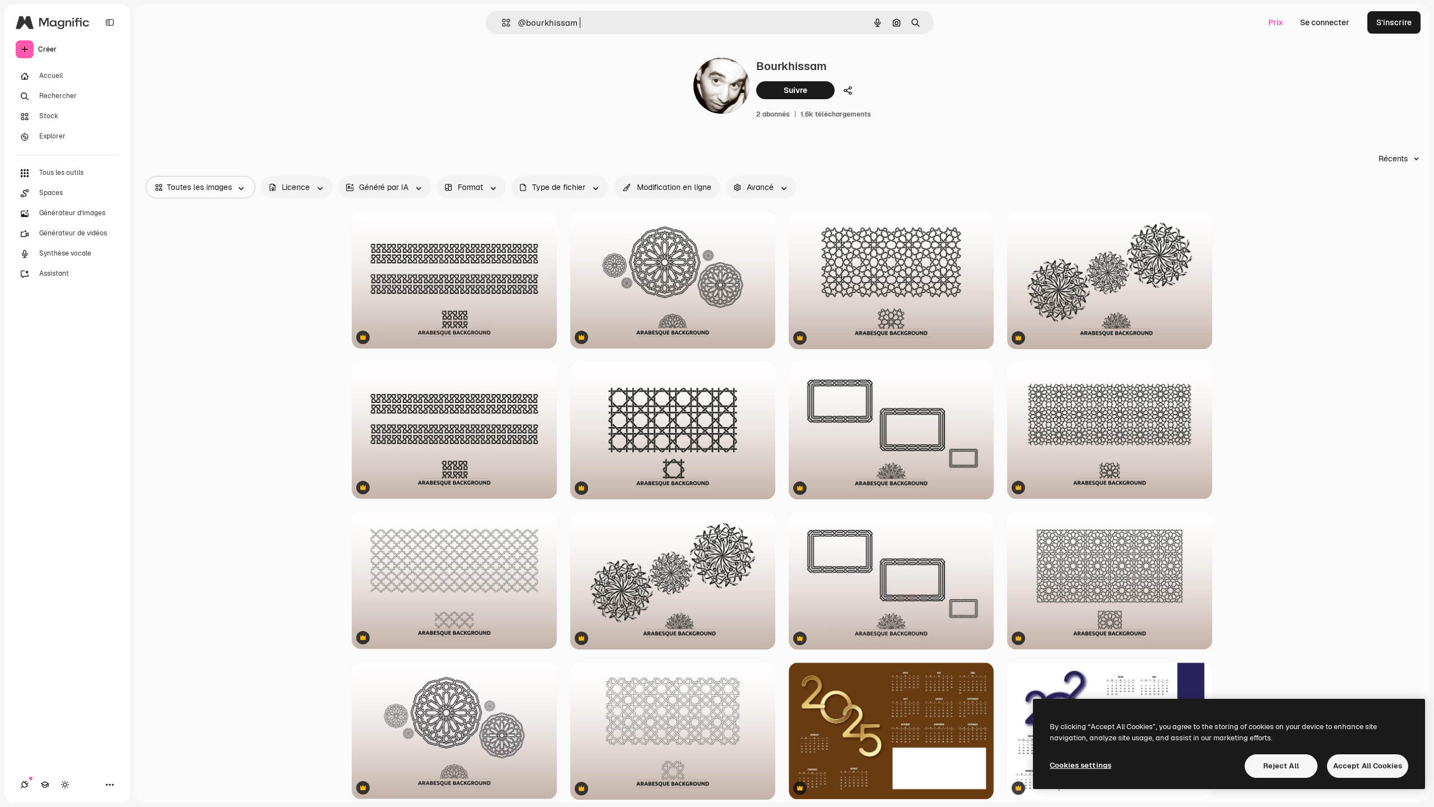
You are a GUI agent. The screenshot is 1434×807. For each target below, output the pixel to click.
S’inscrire (1394, 22)
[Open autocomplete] (501, 22)
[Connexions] (25, 785)
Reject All (1281, 766)
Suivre (795, 90)
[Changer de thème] (65, 785)
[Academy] (45, 785)
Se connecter (1324, 22)
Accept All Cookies (1367, 766)
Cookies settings (1080, 765)
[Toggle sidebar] (110, 22)
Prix (1275, 22)
